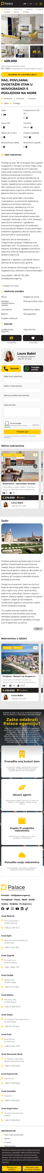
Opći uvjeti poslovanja (13, 1135)
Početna (7, 9)
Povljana (39, 9)
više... (38, 629)
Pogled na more (10, 286)
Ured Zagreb (7, 956)
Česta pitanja (9, 1146)
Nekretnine (18, 9)
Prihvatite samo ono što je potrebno (32, 1168)
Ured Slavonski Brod (11, 1054)
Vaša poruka (10, 405)
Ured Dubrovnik (9, 1074)
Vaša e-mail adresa (13, 386)
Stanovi (16, 12)
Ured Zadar (7, 1015)
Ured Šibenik (8, 916)
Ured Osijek (7, 975)
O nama (7, 1142)
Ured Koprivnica (9, 1109)
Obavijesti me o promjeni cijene (22, 74)
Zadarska (29, 9)
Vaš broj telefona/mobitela (16, 395)
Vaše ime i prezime (13, 376)
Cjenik (7, 1138)
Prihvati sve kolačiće (12, 1168)
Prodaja (26, 12)
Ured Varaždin (8, 1091)
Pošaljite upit (22, 432)
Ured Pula (6, 1034)
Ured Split (6, 936)
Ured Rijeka (7, 995)
